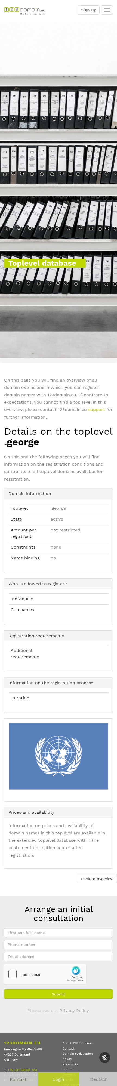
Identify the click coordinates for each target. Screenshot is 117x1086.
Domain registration (78, 1054)
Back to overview (97, 879)
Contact (69, 1048)
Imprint (68, 1069)
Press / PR (70, 1064)
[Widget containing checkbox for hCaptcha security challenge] (45, 974)
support (96, 409)
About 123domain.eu (78, 1043)
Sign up (89, 10)
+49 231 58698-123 (22, 1070)
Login (58, 1079)
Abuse (67, 1059)
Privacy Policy (74, 1010)
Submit (58, 994)
